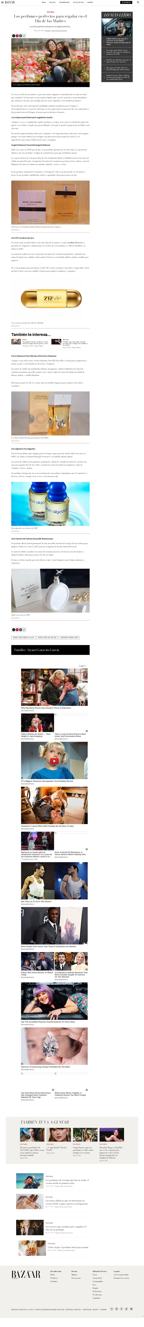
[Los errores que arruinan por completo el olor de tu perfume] (30, 1227)
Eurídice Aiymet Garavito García (56, 31)
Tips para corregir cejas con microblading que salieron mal (117, 68)
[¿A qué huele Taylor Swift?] (58, 1135)
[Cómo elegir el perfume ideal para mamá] (32, 1248)
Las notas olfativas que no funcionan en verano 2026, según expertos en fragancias (67, 1202)
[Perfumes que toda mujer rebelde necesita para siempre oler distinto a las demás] (56, 341)
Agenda (90, 2)
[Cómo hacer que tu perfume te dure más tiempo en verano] (85, 1135)
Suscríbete (126, 2)
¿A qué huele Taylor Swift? (56, 1149)
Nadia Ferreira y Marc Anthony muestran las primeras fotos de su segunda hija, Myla (118, 77)
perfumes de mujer (47, 637)
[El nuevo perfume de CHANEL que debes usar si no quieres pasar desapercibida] (32, 1135)
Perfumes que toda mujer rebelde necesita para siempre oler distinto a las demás (75, 343)
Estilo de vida (78, 2)
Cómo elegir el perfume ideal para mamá (68, 1247)
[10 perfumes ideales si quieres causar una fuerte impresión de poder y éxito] (16, 341)
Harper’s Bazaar (39, 346)
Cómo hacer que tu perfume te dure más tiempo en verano (83, 1150)
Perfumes (50, 12)
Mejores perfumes (69, 637)
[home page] (10, 2)
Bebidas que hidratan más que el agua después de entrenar (118, 61)
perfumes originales (23, 637)
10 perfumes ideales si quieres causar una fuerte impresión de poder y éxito (35, 343)
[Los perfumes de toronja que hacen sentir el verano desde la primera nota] (30, 1181)
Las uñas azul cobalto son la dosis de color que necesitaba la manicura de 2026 (118, 52)
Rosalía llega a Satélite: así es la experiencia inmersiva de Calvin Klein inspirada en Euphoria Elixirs (111, 1152)
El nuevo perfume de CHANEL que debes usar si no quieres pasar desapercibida (32, 1151)
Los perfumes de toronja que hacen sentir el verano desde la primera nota (67, 1181)
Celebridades (64, 2)
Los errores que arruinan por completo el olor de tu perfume (66, 1228)
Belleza (52, 2)
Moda (44, 2)
